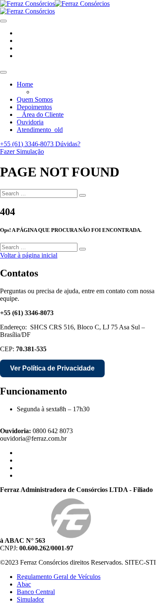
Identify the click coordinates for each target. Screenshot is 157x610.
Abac (24, 584)
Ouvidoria (30, 122)
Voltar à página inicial (28, 255)
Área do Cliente (43, 114)
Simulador (30, 599)
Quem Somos (35, 99)
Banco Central (36, 591)
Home (25, 84)
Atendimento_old (40, 129)
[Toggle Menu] (3, 72)
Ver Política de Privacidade (52, 368)
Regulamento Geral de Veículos (58, 576)
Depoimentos (34, 106)
